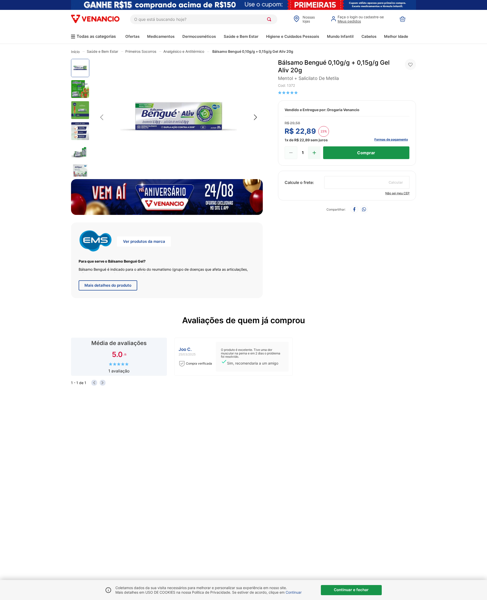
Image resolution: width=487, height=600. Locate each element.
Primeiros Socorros (140, 51)
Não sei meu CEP (397, 193)
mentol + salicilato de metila (308, 78)
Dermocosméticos (199, 36)
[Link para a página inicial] (75, 51)
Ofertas (132, 36)
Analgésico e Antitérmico (183, 51)
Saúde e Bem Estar (241, 36)
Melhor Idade (396, 36)
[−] (291, 152)
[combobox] (203, 19)
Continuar (294, 592)
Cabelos (368, 36)
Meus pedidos (349, 21)
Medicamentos (161, 36)
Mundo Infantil (340, 36)
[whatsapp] (364, 209)
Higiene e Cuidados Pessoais (292, 36)
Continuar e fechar (351, 589)
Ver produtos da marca (144, 241)
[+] (314, 152)
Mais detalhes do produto (107, 285)
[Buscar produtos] (270, 19)
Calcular (396, 182)
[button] (178, 117)
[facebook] (354, 209)
